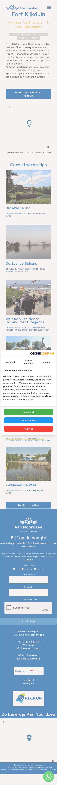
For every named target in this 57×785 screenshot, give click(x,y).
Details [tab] (46, 362)
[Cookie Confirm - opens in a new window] (42, 353)
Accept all (28, 412)
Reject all (28, 428)
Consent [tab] (10, 362)
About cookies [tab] (28, 362)
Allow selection (28, 420)
